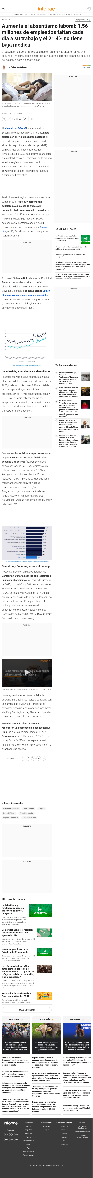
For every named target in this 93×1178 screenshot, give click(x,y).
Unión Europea (53, 14)
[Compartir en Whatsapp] (4, 119)
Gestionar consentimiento (82, 1136)
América (29, 1126)
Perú (28, 1148)
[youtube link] (6, 1139)
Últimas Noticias (28, 1155)
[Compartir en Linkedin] (19, 119)
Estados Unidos (28, 1141)
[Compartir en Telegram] (25, 119)
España (5, 20)
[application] (27, 673)
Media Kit (64, 1144)
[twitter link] (11, 1134)
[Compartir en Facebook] (9, 119)
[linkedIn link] (16, 1139)
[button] (3, 9)
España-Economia (10, 818)
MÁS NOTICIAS (27, 1010)
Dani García (24, 14)
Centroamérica (28, 1152)
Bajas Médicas (9, 813)
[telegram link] (11, 1139)
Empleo (42, 809)
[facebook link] (6, 1134)
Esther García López (19, 67)
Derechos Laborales (11, 809)
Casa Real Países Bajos (38, 14)
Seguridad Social (26, 813)
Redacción (46, 1126)
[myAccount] (89, 9)
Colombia (28, 1133)
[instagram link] (16, 1134)
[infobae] (46, 9)
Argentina (28, 1130)
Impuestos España (65, 14)
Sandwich (77, 14)
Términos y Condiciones (82, 1127)
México (28, 1144)
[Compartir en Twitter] (14, 119)
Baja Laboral (29, 809)
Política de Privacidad (82, 1132)
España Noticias (29, 818)
